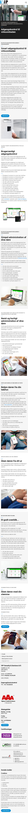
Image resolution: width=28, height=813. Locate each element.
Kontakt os (5, 626)
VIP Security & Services (4, 2)
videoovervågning (22, 199)
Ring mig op (5, 115)
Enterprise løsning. (22, 258)
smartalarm (7, 199)
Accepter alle (5, 810)
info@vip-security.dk (9, 675)
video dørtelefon (8, 404)
